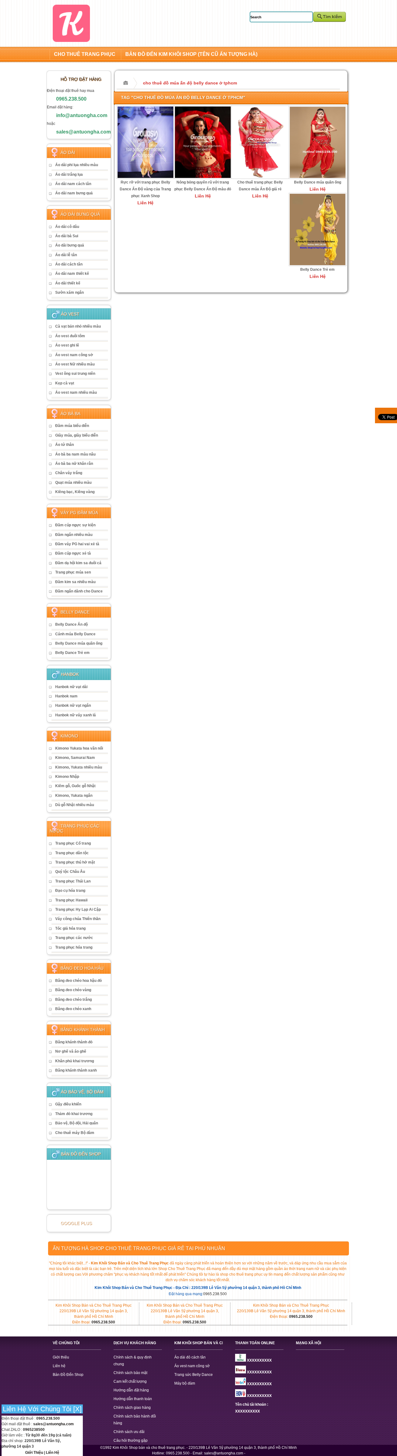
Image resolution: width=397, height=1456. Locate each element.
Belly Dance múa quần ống (78, 643)
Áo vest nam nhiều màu (76, 392)
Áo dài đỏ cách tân (190, 1357)
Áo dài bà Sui (66, 236)
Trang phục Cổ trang (73, 843)
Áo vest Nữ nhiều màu (75, 364)
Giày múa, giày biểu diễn (76, 435)
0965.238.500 (71, 99)
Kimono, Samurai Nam (75, 757)
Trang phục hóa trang (73, 947)
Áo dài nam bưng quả (74, 193)
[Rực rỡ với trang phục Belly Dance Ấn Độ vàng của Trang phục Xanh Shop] (145, 177)
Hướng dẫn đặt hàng (131, 1390)
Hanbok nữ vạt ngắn (73, 705)
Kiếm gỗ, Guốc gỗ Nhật (75, 786)
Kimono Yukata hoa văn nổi (79, 748)
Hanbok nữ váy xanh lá (75, 715)
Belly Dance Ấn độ (71, 624)
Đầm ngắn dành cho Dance (79, 591)
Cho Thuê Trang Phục (84, 54)
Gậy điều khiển (68, 1104)
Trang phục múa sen (73, 572)
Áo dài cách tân (69, 264)
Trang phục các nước (74, 938)
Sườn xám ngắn (69, 292)
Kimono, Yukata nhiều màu (78, 767)
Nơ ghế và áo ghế (70, 1051)
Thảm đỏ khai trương (73, 1114)
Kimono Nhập (67, 776)
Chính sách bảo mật (130, 1373)
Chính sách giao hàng (132, 1407)
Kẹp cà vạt (64, 383)
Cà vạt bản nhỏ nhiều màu (78, 326)
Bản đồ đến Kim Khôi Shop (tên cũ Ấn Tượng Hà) (191, 54)
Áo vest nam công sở (74, 355)
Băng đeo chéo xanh (73, 1009)
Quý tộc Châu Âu (70, 871)
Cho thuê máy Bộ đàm (74, 1133)
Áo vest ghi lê (67, 345)
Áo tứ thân (64, 444)
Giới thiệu (61, 1357)
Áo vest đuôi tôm (70, 336)
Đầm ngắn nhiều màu (73, 535)
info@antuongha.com (81, 115)
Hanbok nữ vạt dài (71, 687)
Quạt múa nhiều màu (73, 482)
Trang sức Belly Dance (193, 1374)
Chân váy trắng (68, 473)
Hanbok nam (66, 696)
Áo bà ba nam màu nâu (75, 454)
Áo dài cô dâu (67, 227)
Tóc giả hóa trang (70, 928)
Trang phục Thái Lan (73, 881)
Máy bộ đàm (184, 1383)
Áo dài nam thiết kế (72, 273)
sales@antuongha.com (83, 131)
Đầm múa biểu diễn (72, 426)
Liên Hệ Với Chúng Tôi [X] (42, 1409)
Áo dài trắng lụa (69, 174)
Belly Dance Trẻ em (72, 653)
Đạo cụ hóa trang (70, 890)
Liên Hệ (52, 1452)
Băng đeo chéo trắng (73, 999)
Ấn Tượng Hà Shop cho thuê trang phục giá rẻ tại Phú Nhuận (139, 1248)
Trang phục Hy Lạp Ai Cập (78, 909)
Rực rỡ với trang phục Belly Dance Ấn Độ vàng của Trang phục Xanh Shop (145, 189)
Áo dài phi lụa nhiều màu (76, 165)
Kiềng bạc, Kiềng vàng (75, 492)
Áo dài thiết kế (67, 283)
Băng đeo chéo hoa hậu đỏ (78, 980)
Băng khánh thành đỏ (73, 1042)
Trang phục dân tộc (72, 853)
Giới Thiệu (34, 1452)
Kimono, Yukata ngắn (73, 795)
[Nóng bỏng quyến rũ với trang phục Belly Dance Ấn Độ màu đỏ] (202, 177)
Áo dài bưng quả (69, 245)
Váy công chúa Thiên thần (77, 919)
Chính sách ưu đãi (129, 1432)
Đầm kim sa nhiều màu (75, 582)
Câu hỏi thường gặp (131, 1440)
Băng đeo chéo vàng (73, 990)
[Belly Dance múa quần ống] (317, 177)
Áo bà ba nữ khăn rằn (74, 463)
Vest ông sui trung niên (75, 373)
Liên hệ (59, 1366)
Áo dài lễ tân (66, 255)
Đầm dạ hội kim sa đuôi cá (78, 563)
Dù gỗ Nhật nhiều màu (74, 805)
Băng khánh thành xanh (76, 1070)
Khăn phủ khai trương (74, 1061)
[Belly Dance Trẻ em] (317, 264)
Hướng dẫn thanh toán (133, 1399)
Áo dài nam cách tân (73, 184)
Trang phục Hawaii (71, 900)
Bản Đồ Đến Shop (68, 1374)
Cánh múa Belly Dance (75, 634)
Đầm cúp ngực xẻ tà (73, 553)
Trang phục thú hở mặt (75, 862)
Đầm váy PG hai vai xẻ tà (77, 544)
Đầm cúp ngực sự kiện (75, 525)
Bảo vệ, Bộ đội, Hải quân (76, 1123)
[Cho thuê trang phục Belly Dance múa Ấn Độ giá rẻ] (260, 177)
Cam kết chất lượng (130, 1381)
